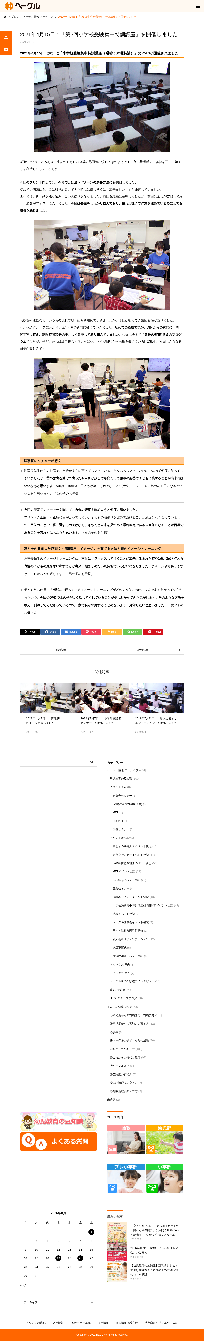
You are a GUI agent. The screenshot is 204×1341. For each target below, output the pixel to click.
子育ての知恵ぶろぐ (119, 1006)
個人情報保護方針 (127, 1322)
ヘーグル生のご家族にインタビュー (132, 981)
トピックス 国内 (120, 964)
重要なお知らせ (119, 989)
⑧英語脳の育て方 (121, 1074)
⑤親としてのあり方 (122, 1049)
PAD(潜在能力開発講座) (127, 804)
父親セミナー (121, 829)
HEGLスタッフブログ (123, 998)
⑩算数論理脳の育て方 (124, 1091)
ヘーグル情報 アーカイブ (122, 770)
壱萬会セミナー (122, 795)
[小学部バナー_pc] (164, 1192)
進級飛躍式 (120, 947)
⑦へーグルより (119, 1065)
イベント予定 (118, 787)
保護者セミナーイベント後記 (131, 897)
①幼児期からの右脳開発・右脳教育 (132, 1015)
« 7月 (23, 1285)
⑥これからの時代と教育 (125, 1057)
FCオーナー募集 (80, 1322)
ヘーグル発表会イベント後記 (131, 922)
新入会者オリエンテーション (131, 939)
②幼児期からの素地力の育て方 (129, 1023)
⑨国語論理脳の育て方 (124, 1082)
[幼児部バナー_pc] (164, 1153)
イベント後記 (118, 837)
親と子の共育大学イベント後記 (132, 846)
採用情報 (103, 1322)
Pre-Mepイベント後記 (126, 880)
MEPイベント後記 (124, 871)
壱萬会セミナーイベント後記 (131, 854)
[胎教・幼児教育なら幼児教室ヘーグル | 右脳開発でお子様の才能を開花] (23, 6)
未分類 (111, 1099)
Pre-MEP (118, 820)
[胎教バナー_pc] (126, 1153)
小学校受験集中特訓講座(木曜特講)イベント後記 (143, 905)
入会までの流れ (36, 1322)
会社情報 (58, 1322)
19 (58, 1258)
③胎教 (114, 1032)
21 (80, 1258)
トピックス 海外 (120, 973)
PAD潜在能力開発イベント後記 (132, 863)
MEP (116, 812)
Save (158, 631)
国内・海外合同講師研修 (128, 930)
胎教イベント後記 (124, 913)
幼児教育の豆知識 (121, 778)
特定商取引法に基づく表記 (161, 1322)
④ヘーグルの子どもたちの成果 (129, 1040)
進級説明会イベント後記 (128, 956)
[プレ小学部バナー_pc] (126, 1192)
